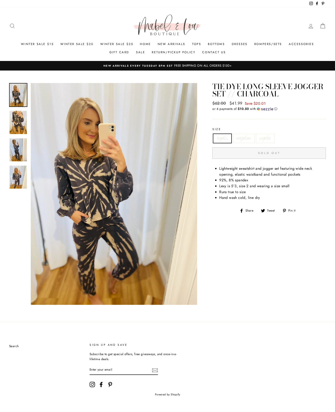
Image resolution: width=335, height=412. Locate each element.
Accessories (301, 44)
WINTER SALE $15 (37, 44)
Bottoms (216, 44)
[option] (167, 65)
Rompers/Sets (268, 44)
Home (145, 44)
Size (216, 129)
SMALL (222, 138)
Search (14, 346)
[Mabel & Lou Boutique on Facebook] (101, 384)
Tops (196, 44)
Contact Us (214, 52)
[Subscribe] (155, 370)
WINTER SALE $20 (76, 44)
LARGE (265, 138)
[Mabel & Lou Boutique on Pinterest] (110, 384)
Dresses (239, 44)
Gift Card (119, 52)
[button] (269, 108)
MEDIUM (244, 138)
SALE (140, 52)
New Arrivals (171, 44)
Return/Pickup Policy (173, 52)
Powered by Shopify (167, 394)
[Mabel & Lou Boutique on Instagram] (92, 384)
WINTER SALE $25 (116, 44)
